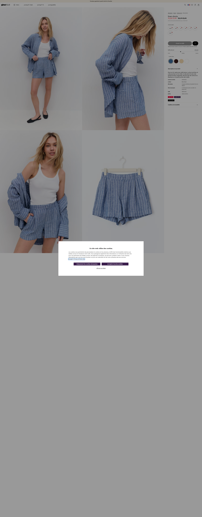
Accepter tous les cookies (115, 264)
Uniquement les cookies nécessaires (86, 264)
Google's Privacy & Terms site (76, 259)
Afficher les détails (101, 268)
